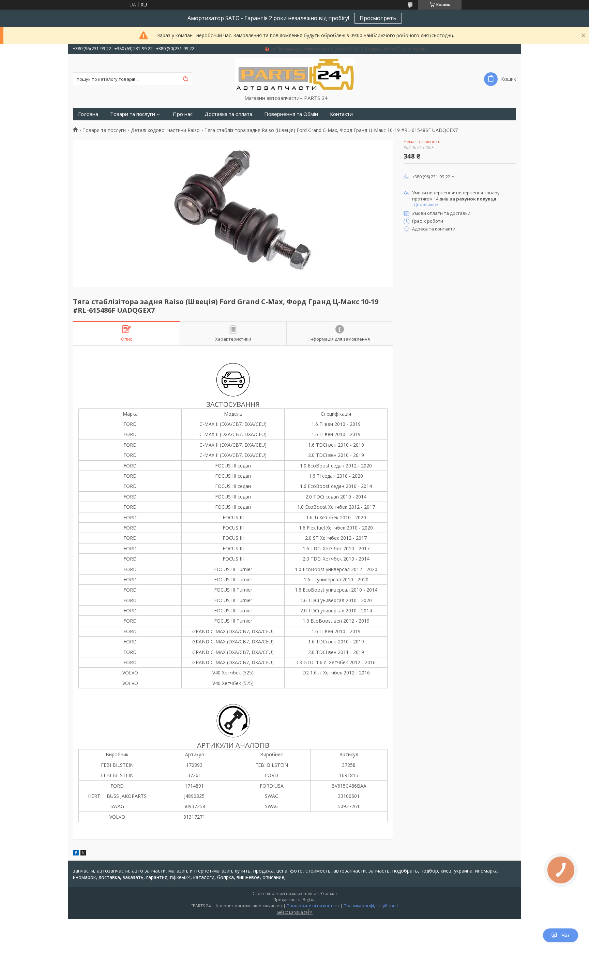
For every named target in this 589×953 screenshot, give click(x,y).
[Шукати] (185, 79)
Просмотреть (378, 18)
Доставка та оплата (228, 114)
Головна (88, 114)
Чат (565, 935)
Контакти (341, 114)
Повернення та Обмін (291, 114)
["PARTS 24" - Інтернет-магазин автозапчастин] (294, 74)
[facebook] (76, 853)
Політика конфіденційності (371, 906)
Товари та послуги (132, 114)
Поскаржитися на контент (313, 906)
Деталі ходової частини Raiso (165, 130)
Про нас (183, 114)
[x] (83, 853)
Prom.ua (328, 893)
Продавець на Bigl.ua (294, 900)
